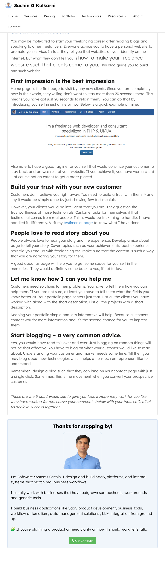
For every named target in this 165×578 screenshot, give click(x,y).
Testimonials (91, 16)
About (137, 16)
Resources (116, 16)
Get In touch (83, 541)
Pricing (49, 16)
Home (13, 16)
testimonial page (78, 222)
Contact (14, 27)
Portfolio (68, 16)
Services (31, 16)
